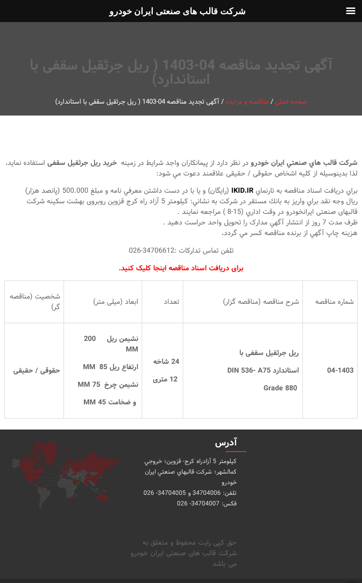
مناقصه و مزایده (247, 102)
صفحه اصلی (291, 102)
